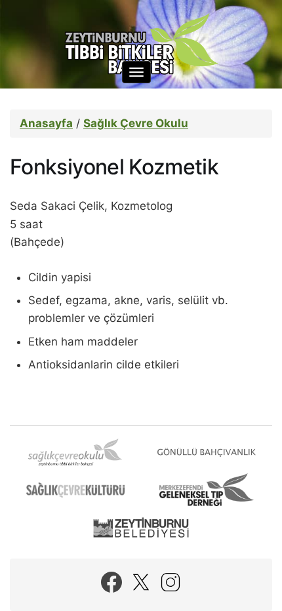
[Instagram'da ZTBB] (170, 582)
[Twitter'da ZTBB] (141, 582)
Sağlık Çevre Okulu (135, 123)
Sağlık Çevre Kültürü (75, 489)
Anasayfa (46, 123)
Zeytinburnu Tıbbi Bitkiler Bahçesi (141, 46)
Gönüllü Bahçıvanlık (206, 452)
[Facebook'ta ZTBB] (111, 582)
